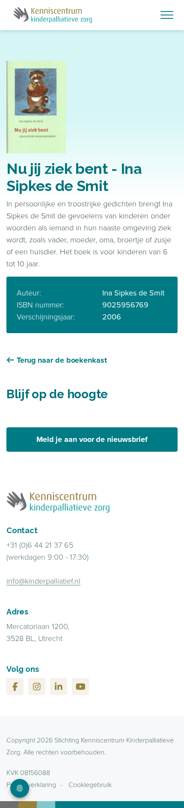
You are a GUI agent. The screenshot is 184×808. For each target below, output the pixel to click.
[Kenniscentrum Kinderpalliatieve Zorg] (92, 15)
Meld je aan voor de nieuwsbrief (92, 439)
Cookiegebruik (90, 785)
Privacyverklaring (31, 785)
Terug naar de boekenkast (62, 360)
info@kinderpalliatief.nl (43, 581)
